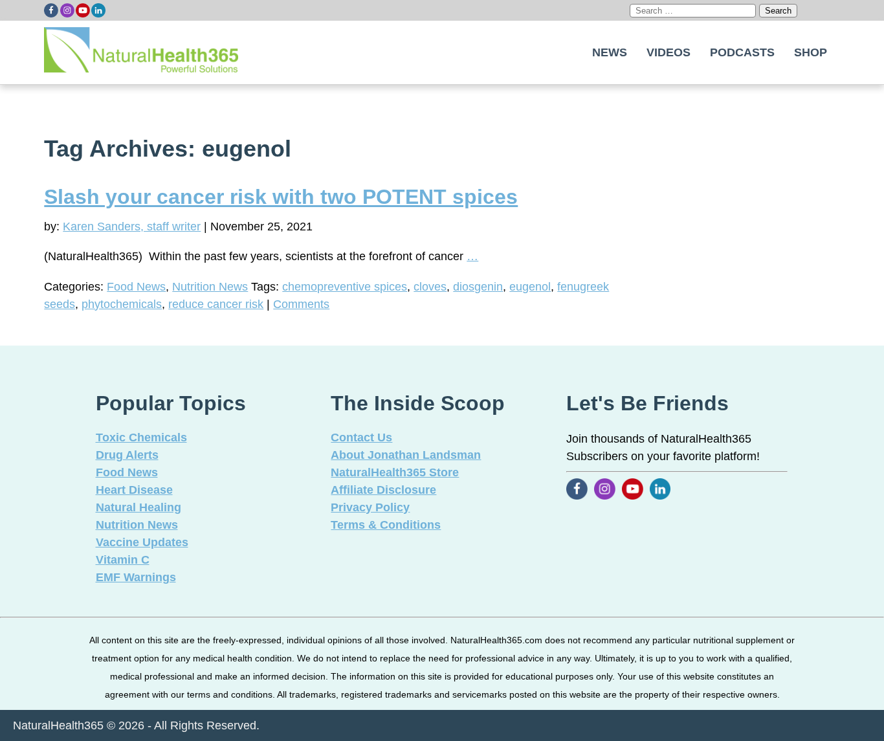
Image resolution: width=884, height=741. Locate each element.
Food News (136, 286)
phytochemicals (122, 304)
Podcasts (742, 52)
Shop (810, 52)
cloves (430, 286)
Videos (668, 52)
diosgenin (478, 286)
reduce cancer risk (215, 304)
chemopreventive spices (344, 286)
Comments (301, 304)
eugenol (530, 286)
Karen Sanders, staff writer (132, 226)
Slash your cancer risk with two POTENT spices (281, 196)
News (609, 52)
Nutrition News (210, 286)
